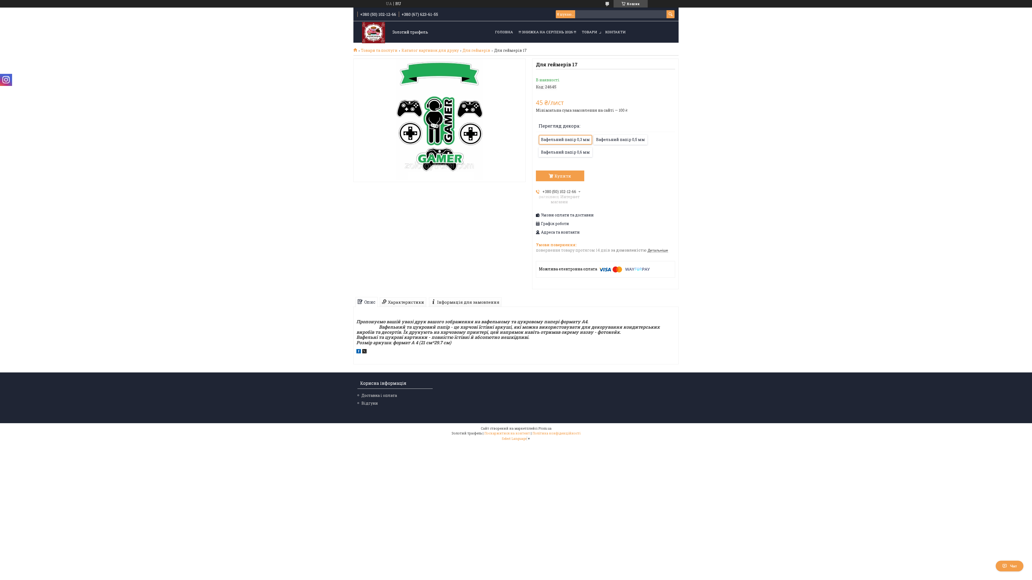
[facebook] (358, 351)
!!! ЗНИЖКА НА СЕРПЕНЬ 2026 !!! (547, 32)
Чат (1013, 566)
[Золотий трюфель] (373, 32)
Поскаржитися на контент (507, 433)
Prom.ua (544, 428)
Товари (589, 32)
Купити (562, 176)
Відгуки (369, 403)
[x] (364, 351)
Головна (504, 32)
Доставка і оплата (379, 395)
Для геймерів (476, 50)
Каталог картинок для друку (430, 50)
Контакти (615, 32)
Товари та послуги (379, 50)
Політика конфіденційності (556, 433)
